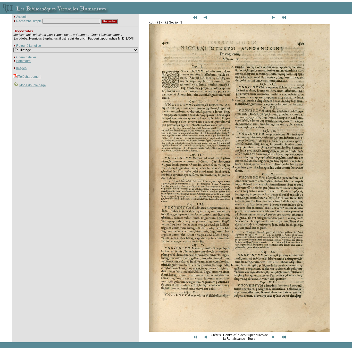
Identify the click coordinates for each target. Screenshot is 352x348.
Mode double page (32, 85)
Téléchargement (29, 77)
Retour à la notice (28, 46)
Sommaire (23, 61)
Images (21, 68)
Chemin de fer (26, 57)
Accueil (21, 17)
